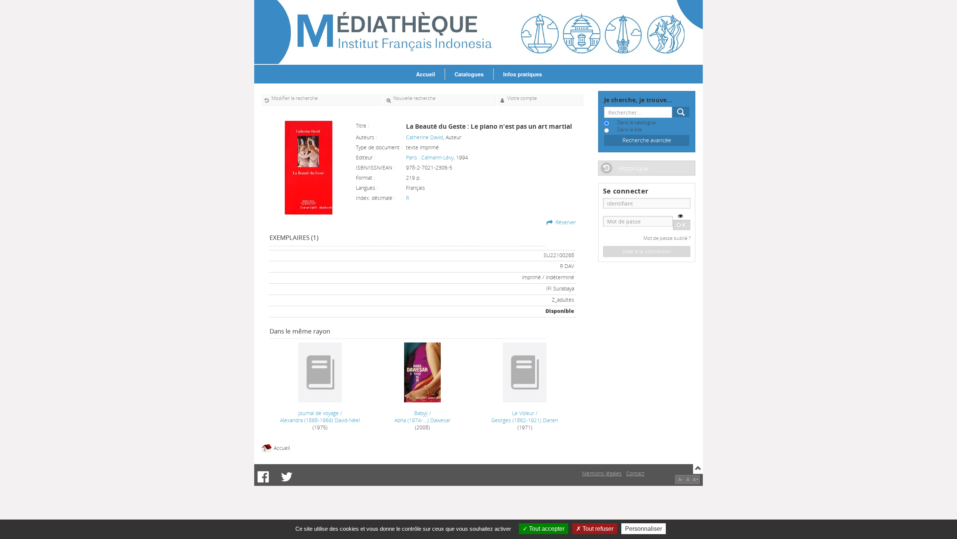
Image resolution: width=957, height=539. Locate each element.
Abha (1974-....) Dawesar (422, 420)
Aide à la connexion (646, 251)
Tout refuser (597, 529)
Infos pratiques (522, 74)
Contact (635, 473)
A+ (696, 479)
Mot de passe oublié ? (666, 238)
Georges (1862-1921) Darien (524, 420)
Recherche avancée (646, 140)
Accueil (425, 74)
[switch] (680, 216)
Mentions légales (602, 473)
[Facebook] (263, 477)
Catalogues (469, 74)
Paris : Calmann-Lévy (429, 157)
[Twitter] (287, 477)
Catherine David (424, 137)
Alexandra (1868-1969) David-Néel (320, 420)
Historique (633, 168)
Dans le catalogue (636, 122)
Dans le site (629, 130)
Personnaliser (643, 529)
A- (680, 479)
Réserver (566, 222)
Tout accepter (545, 529)
